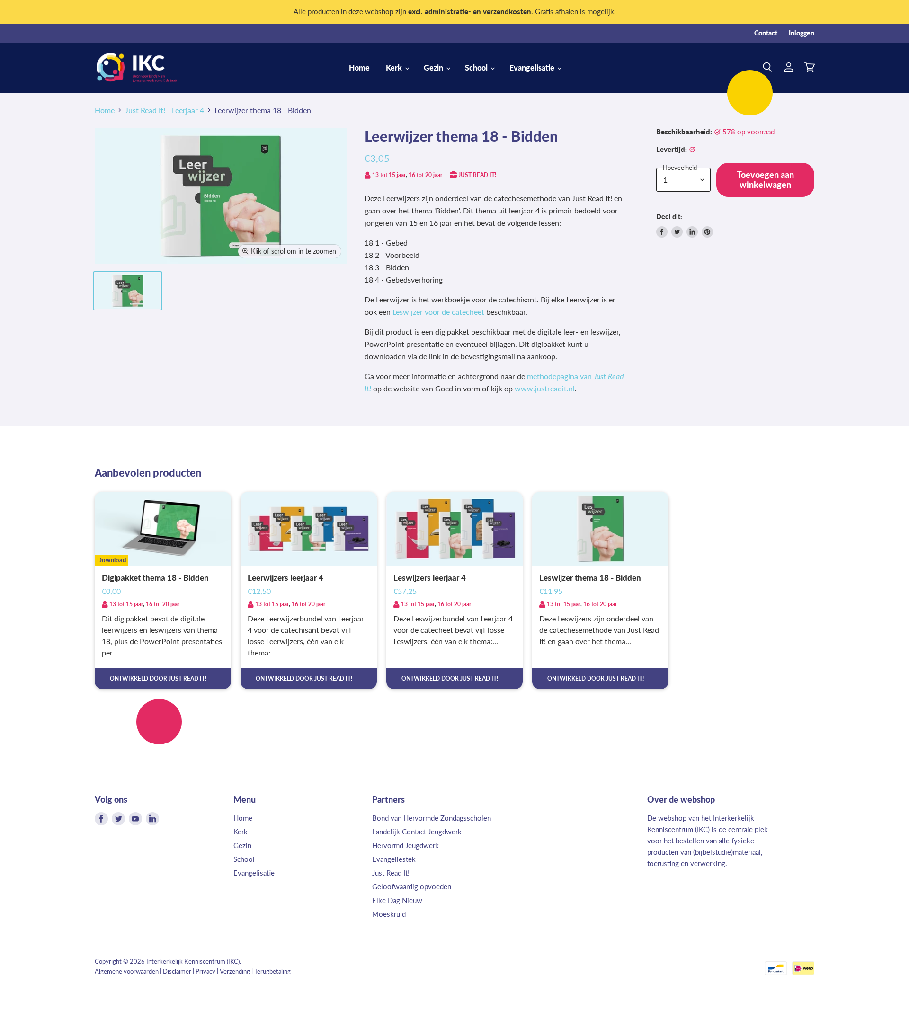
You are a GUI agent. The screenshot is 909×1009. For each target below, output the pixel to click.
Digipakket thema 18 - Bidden (155, 578)
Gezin (434, 67)
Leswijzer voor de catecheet (438, 311)
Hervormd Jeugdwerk (405, 845)
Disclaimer (177, 971)
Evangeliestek (394, 859)
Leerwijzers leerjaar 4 (285, 578)
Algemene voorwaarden (127, 971)
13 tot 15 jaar (389, 174)
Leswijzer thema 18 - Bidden (590, 578)
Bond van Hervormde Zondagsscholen (431, 818)
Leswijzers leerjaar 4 (429, 578)
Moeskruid (389, 914)
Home (359, 67)
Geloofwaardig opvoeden (411, 886)
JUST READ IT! (477, 174)
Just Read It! (391, 872)
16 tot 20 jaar (425, 174)
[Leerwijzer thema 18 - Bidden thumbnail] (127, 291)
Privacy (205, 971)
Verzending (235, 971)
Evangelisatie (532, 67)
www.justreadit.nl (545, 388)
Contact (765, 33)
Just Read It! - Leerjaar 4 (164, 110)
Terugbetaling (272, 971)
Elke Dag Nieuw (397, 900)
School (477, 67)
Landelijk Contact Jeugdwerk (417, 831)
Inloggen (801, 33)
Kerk (395, 67)
